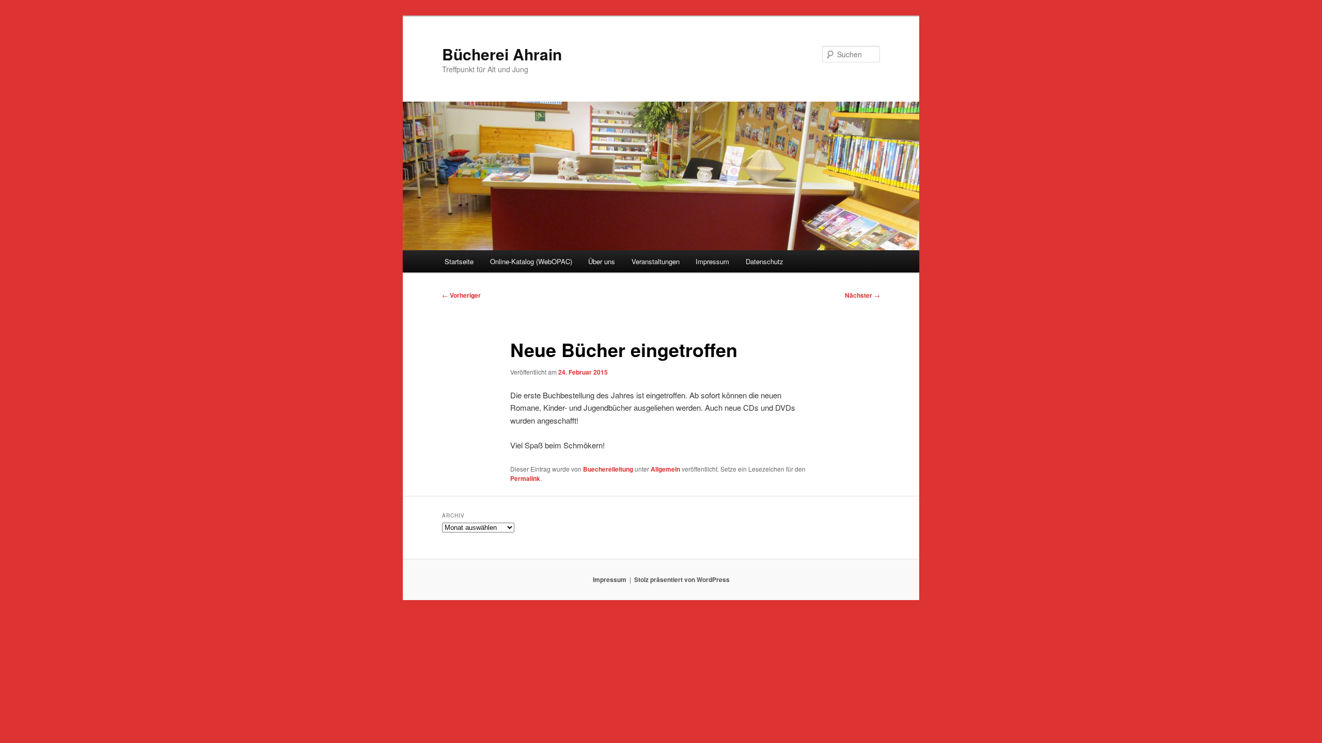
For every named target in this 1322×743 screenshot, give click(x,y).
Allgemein (665, 469)
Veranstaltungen (656, 261)
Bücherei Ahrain (502, 54)
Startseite (459, 261)
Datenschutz (764, 261)
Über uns (601, 261)
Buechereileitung (608, 469)
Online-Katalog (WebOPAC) (531, 261)
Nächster (862, 295)
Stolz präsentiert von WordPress (682, 579)
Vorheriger (461, 295)
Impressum (712, 261)
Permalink (525, 478)
